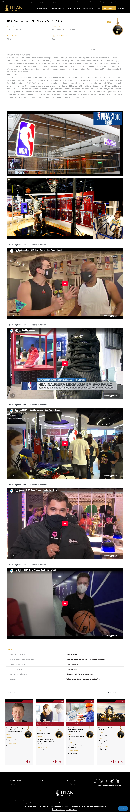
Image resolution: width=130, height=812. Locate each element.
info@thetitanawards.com (110, 785)
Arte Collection (100, 2)
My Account (121, 8)
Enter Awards (108, 8)
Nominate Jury (71, 784)
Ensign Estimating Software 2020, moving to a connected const (76, 729)
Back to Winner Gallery (116, 692)
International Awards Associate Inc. (26, 804)
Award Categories (58, 8)
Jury (69, 8)
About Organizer (15, 784)
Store (98, 8)
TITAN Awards (51, 2)
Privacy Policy (56, 802)
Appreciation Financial (44, 728)
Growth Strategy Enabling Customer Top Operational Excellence (14, 729)
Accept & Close (58, 809)
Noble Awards (87, 2)
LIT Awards (75, 2)
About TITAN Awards (16, 780)
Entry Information (43, 8)
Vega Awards (29, 2)
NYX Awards (39, 2)
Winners (77, 8)
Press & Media (88, 8)
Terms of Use (48, 802)
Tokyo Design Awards (115, 2)
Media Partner (71, 780)
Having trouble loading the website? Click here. (29, 245)
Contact (41, 780)
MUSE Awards (16, 2)
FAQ (40, 784)
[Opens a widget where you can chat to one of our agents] (123, 808)
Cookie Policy (71, 809)
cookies (68, 802)
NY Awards (64, 2)
